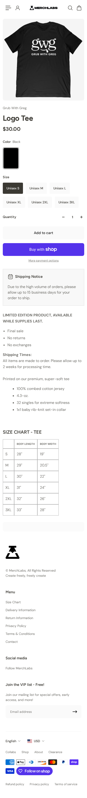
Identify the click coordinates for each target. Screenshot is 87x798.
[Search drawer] (70, 8)
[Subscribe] (74, 711)
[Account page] (17, 8)
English (11, 741)
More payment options (44, 260)
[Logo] (44, 8)
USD (37, 741)
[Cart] (78, 8)
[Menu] (8, 8)
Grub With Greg (15, 108)
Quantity (9, 217)
